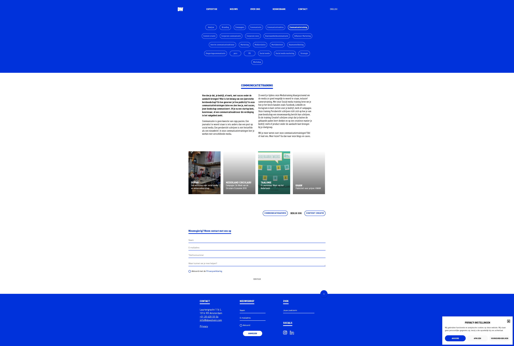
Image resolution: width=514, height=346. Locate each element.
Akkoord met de (207, 271)
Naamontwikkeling (296, 44)
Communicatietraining (298, 27)
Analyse (211, 27)
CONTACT (302, 9)
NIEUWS (234, 9)
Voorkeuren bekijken (499, 338)
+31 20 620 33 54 (209, 317)
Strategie (304, 53)
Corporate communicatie (231, 36)
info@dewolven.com (211, 320)
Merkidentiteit (277, 44)
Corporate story (253, 36)
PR (249, 53)
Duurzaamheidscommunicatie (276, 36)
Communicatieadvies (275, 27)
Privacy (204, 326)
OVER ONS (255, 9)
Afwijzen (477, 338)
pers (235, 53)
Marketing (245, 44)
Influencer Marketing (302, 36)
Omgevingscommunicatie (215, 53)
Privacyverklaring (214, 271)
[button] (508, 321)
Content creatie (209, 36)
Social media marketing (285, 53)
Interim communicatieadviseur (222, 44)
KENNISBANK (279, 9)
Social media (265, 53)
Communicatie (255, 27)
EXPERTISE (211, 9)
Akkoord (455, 338)
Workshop (257, 62)
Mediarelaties (260, 44)
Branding (225, 27)
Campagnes (239, 27)
